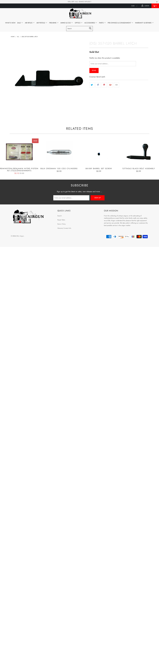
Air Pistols (41, 23)
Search (59, 216)
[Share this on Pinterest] (104, 84)
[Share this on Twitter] (91, 84)
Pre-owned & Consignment (119, 23)
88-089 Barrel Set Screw (99, 151)
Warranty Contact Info (64, 228)
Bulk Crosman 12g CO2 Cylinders (59, 151)
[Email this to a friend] (116, 84)
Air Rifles (29, 23)
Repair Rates (61, 220)
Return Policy (61, 224)
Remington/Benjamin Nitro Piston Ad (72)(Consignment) (19, 151)
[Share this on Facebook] (98, 84)
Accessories (89, 23)
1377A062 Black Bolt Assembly (138, 151)
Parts (101, 23)
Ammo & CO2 (65, 23)
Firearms (53, 23)
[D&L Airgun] (79, 13)
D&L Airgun (20, 236)
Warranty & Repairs (143, 23)
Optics (78, 23)
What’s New (10, 23)
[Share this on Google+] (110, 84)
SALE (19, 23)
